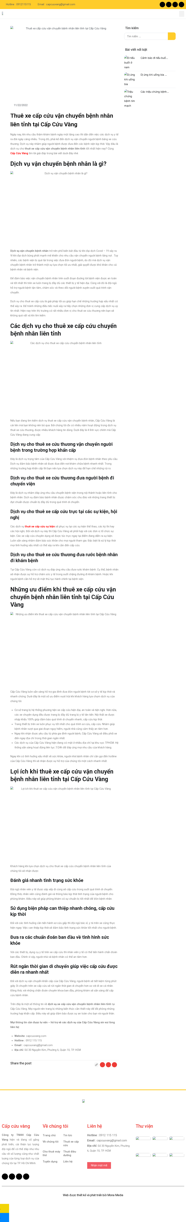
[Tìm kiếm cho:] (150, 36)
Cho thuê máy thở (51, 1153)
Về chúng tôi (50, 1141)
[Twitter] (175, 4)
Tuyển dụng (50, 1161)
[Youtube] (168, 4)
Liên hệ (67, 1161)
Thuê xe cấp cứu (71, 1143)
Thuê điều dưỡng (69, 1153)
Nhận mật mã (99, 1165)
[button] (181, 14)
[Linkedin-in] (181, 4)
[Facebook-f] (162, 4)
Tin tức (67, 1135)
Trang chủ (49, 1135)
